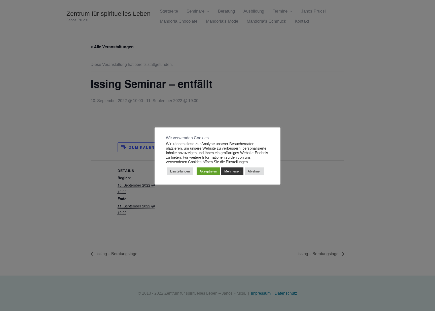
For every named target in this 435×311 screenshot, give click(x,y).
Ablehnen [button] (254, 171)
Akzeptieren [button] (208, 171)
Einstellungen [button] (180, 171)
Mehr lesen (232, 171)
